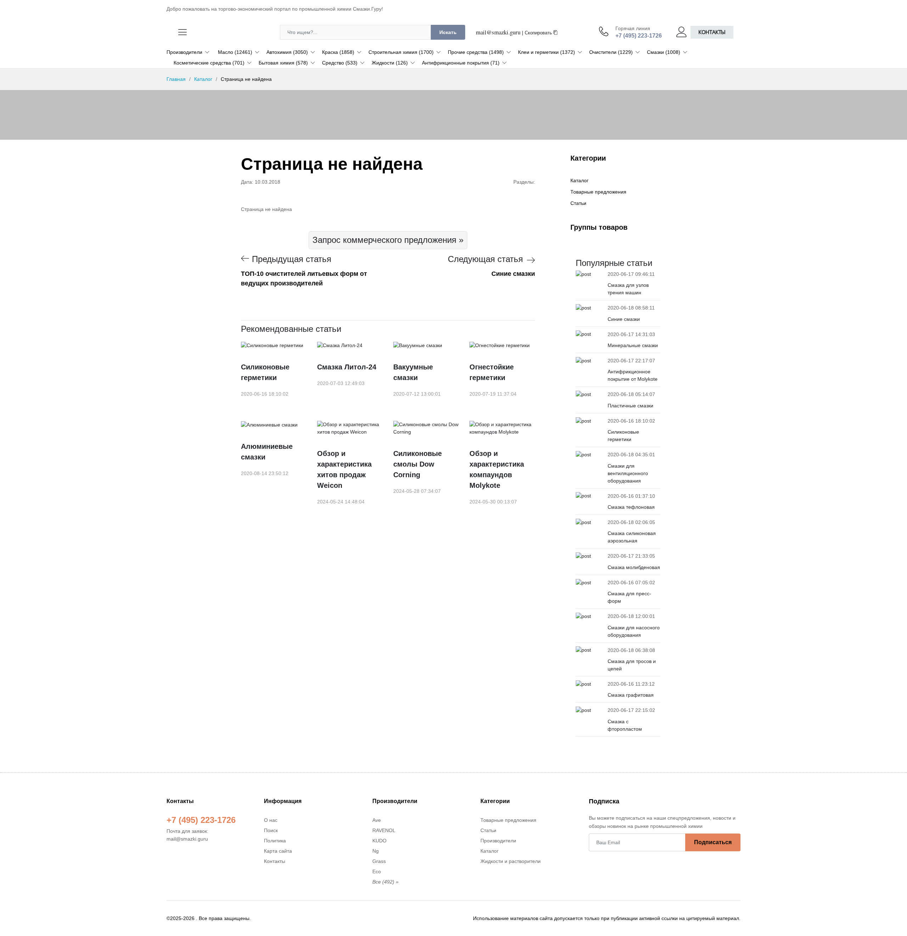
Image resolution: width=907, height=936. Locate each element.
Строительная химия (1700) (401, 52)
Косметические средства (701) (209, 63)
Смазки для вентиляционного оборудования (628, 473)
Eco (376, 871)
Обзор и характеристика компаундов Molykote (496, 469)
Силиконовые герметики (265, 372)
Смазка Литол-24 (346, 367)
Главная (176, 79)
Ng (375, 851)
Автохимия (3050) (287, 52)
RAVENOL (383, 830)
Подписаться (713, 842)
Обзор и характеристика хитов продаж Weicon (344, 469)
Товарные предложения (598, 192)
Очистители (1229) (611, 52)
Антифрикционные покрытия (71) (461, 63)
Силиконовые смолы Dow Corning (417, 464)
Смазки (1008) (663, 52)
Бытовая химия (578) (283, 63)
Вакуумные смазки (413, 372)
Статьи (578, 203)
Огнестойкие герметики (491, 372)
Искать (448, 32)
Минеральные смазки (633, 345)
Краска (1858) (338, 52)
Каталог (203, 79)
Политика (275, 840)
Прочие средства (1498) (476, 52)
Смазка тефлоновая (631, 507)
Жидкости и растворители (510, 861)
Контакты (712, 32)
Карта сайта (278, 851)
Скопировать (539, 32)
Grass (379, 861)
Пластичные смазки (630, 405)
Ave (376, 820)
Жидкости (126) (390, 63)
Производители (184, 52)
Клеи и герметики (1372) (546, 52)
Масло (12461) (235, 52)
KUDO (379, 840)
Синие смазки (624, 319)
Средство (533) (339, 63)
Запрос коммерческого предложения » (387, 240)
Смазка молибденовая (634, 567)
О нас (270, 820)
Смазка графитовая (631, 695)
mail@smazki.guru (498, 32)
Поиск (271, 830)
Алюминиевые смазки (267, 451)
